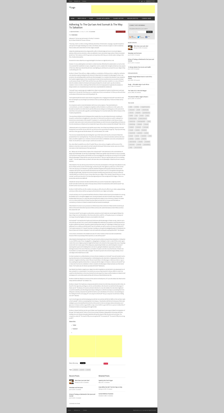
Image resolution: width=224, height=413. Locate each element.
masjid (131, 130)
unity (131, 147)
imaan (141, 115)
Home (70, 1)
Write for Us (77, 1)
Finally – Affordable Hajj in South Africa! (138, 84)
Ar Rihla (137, 107)
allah (131, 107)
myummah (132, 133)
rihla (150, 136)
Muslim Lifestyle (132, 18)
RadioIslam (74, 35)
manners (138, 127)
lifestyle (146, 124)
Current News (146, 18)
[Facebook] (139, 1)
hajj (136, 115)
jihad (149, 121)
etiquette (138, 112)
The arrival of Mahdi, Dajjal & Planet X (138, 96)
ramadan (144, 136)
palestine (140, 133)
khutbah (76, 369)
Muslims (144, 130)
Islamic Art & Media (103, 18)
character (132, 109)
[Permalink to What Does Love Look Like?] (71, 381)
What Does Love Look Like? (82, 380)
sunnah (88, 369)
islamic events (133, 118)
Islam (91, 18)
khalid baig (132, 124)
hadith (131, 115)
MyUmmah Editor (75, 31)
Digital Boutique (152, 410)
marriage (146, 127)
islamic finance (142, 118)
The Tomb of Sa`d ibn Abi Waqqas (137, 90)
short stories (133, 141)
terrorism (132, 144)
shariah (144, 138)
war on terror (138, 147)
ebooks (131, 112)
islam (147, 115)
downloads (145, 109)
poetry (146, 133)
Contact (84, 1)
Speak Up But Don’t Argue (106, 380)
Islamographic (141, 121)
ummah (139, 144)
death (138, 109)
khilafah (140, 124)
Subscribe (133, 37)
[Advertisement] (123, 9)
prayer (131, 136)
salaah (137, 138)
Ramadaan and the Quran (76, 387)
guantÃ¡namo (146, 112)
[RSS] (144, 1)
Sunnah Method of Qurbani (106, 393)
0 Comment (92, 31)
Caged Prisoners (145, 107)
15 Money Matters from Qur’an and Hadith (139, 67)
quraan (82, 369)
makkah (132, 127)
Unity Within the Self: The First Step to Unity (110, 387)
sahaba (131, 138)
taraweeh (147, 141)
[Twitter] (142, 1)
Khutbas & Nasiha (120, 31)
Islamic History (118, 18)
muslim (137, 130)
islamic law (132, 121)
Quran (137, 136)
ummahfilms (147, 144)
